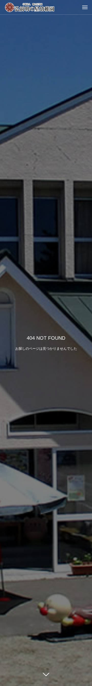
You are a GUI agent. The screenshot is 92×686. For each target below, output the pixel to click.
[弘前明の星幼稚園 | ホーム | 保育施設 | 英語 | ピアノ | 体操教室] (30, 7)
